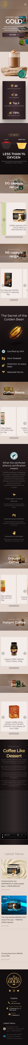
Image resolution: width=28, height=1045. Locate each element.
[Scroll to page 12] (17, 237)
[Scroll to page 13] (18, 237)
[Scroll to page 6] (11, 237)
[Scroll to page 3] (8, 237)
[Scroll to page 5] (10, 237)
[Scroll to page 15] (21, 237)
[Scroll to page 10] (15, 237)
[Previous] (3, 219)
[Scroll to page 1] (5, 237)
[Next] (24, 219)
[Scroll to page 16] (22, 237)
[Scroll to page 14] (20, 237)
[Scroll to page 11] (16, 237)
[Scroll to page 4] (9, 237)
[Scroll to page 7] (12, 237)
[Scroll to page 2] (6, 237)
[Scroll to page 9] (14, 237)
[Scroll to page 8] (13, 237)
